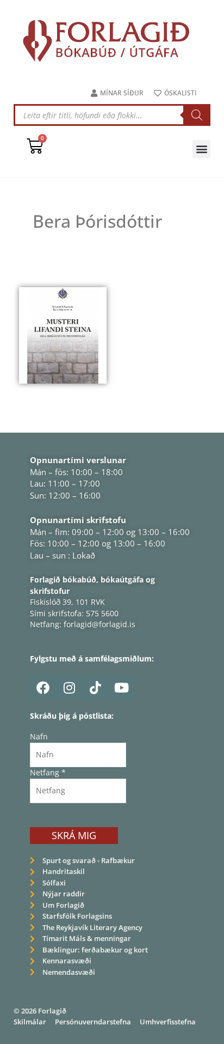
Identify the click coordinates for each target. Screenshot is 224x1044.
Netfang (48, 772)
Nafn (39, 736)
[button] (201, 149)
